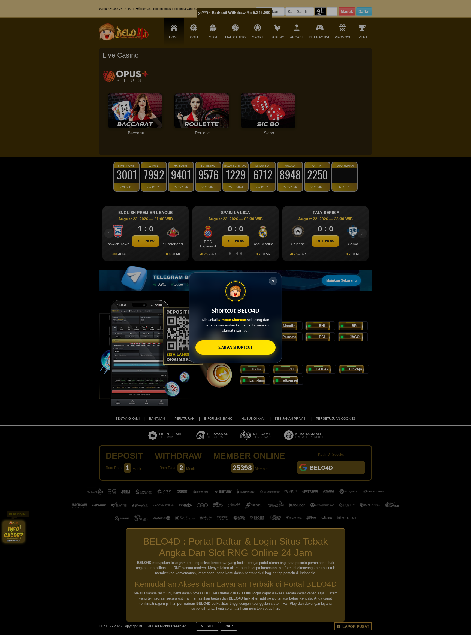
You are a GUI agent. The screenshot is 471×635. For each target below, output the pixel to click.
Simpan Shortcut (235, 346)
